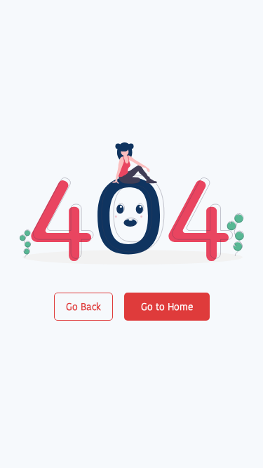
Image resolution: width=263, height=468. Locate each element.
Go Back (83, 307)
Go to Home (167, 307)
